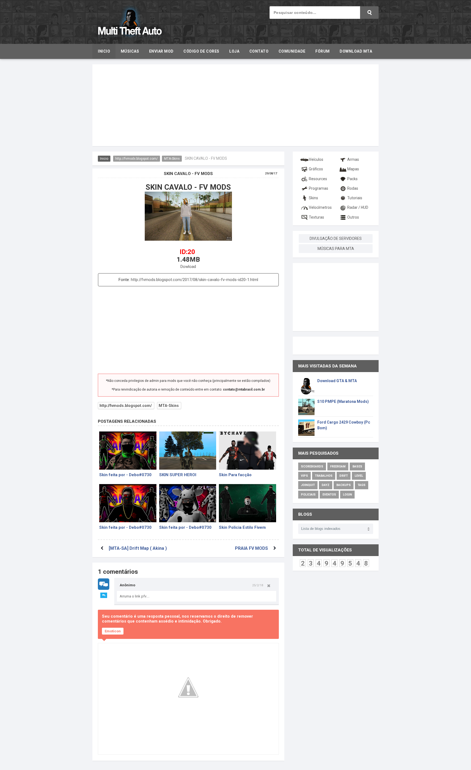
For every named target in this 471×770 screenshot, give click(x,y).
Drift (343, 476)
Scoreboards (312, 466)
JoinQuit (308, 485)
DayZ (326, 485)
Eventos (329, 494)
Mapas (353, 169)
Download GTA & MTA (337, 381)
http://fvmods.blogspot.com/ (136, 159)
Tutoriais (354, 198)
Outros (353, 217)
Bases (357, 466)
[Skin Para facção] (247, 450)
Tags (362, 485)
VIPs (304, 476)
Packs (352, 179)
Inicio (104, 159)
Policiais (308, 494)
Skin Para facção (235, 474)
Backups (343, 485)
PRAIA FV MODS (251, 548)
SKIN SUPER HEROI (177, 474)
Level (359, 476)
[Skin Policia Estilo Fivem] (247, 503)
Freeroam (338, 466)
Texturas (316, 217)
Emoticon (113, 631)
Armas (353, 159)
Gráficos (316, 169)
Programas (318, 188)
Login (347, 494)
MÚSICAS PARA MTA (336, 248)
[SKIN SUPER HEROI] (187, 450)
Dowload (188, 266)
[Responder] (103, 595)
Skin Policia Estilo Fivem (242, 527)
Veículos (316, 159)
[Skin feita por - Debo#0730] (127, 450)
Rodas (352, 188)
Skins (313, 198)
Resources (318, 179)
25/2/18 (257, 585)
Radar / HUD (357, 207)
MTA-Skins (172, 159)
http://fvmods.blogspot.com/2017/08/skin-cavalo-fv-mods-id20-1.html (194, 279)
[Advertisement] (235, 105)
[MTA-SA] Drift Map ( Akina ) (138, 548)
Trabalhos (324, 476)
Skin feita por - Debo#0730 (125, 474)
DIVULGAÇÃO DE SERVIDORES (336, 238)
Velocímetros (320, 207)
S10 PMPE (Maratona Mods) (343, 401)
